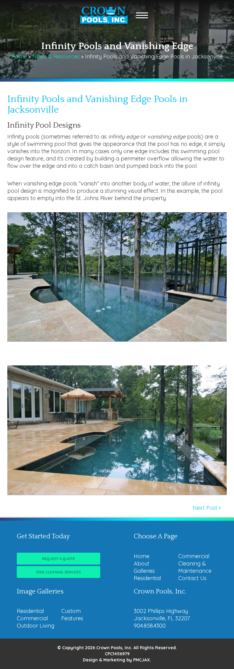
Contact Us (192, 578)
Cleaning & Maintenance (194, 567)
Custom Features (72, 614)
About (141, 563)
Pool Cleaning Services (58, 572)
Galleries (144, 570)
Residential (147, 578)
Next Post (206, 507)
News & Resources (56, 56)
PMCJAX (141, 660)
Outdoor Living (35, 625)
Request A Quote (58, 558)
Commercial (193, 556)
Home (19, 56)
